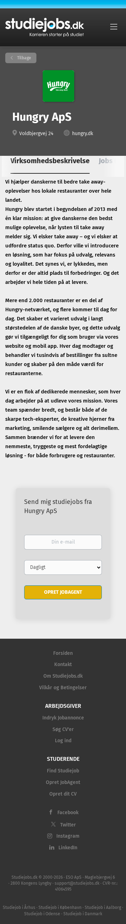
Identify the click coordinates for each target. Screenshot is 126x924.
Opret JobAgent (63, 782)
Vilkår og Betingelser (63, 688)
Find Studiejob (63, 771)
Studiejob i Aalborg (103, 907)
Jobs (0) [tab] (111, 161)
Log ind (63, 741)
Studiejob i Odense (42, 913)
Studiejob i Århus (19, 907)
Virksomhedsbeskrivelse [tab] (50, 161)
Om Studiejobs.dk (63, 676)
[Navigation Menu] (113, 26)
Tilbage (23, 57)
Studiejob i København (60, 907)
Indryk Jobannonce (63, 718)
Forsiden (63, 653)
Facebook (67, 813)
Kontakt (63, 664)
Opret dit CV (63, 794)
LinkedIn (67, 848)
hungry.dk (82, 134)
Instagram (67, 836)
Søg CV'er (63, 729)
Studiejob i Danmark (82, 913)
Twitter (68, 825)
